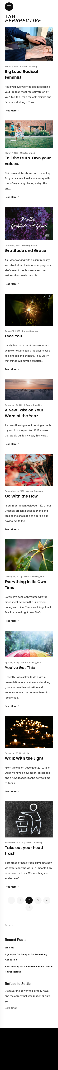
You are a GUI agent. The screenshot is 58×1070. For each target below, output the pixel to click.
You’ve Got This (20, 667)
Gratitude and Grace (25, 250)
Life (42, 576)
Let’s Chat (11, 1007)
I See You (13, 336)
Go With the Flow (21, 496)
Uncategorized (27, 153)
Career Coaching (28, 66)
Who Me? (10, 947)
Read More (11, 110)
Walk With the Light (24, 758)
